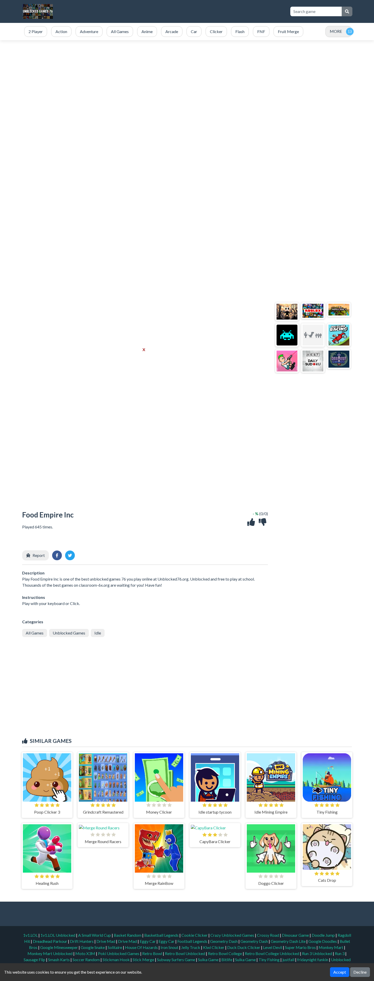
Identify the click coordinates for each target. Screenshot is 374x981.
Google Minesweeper (59, 947)
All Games (35, 632)
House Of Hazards (142, 947)
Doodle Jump (324, 935)
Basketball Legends (161, 935)
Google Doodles (323, 941)
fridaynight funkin (313, 959)
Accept (339, 972)
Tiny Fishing (269, 959)
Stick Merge (144, 959)
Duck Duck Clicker (244, 947)
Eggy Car (148, 941)
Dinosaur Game (296, 935)
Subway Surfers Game (176, 959)
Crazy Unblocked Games (232, 935)
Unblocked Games (69, 632)
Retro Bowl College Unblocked (272, 953)
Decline (360, 972)
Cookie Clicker (194, 935)
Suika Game (208, 959)
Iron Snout (170, 947)
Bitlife (227, 959)
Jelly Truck (191, 947)
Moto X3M (85, 953)
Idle (97, 632)
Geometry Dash (224, 941)
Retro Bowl (152, 953)
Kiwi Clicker (214, 947)
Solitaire (115, 947)
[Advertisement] (192, 11)
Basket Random (128, 935)
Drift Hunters (82, 941)
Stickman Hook (117, 959)
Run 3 (340, 953)
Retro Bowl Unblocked (185, 953)
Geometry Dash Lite (288, 941)
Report (39, 555)
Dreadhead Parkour (50, 941)
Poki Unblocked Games (119, 953)
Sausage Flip (35, 959)
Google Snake (93, 947)
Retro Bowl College (225, 953)
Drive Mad (106, 941)
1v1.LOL (30, 935)
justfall (288, 959)
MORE (336, 31)
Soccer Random (86, 959)
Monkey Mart (331, 947)
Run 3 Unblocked (317, 953)
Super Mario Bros (301, 947)
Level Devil (273, 947)
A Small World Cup (95, 935)
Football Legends (192, 941)
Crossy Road (268, 935)
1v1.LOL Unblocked (58, 935)
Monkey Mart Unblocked (50, 953)
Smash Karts (59, 959)
